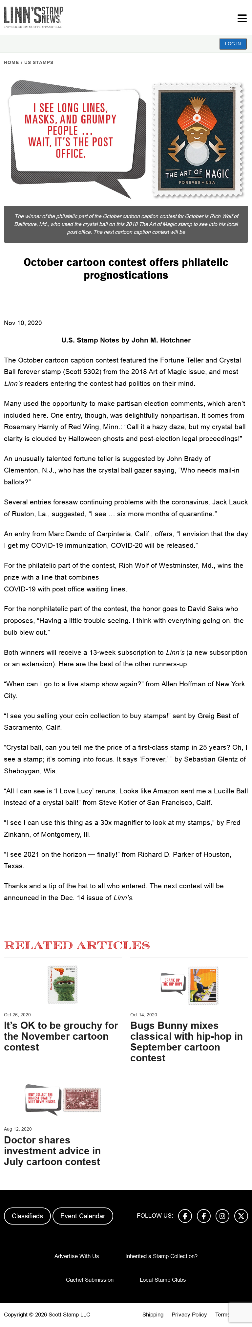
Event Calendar (82, 1216)
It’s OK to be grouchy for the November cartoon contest (61, 1036)
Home (11, 62)
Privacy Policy (189, 1315)
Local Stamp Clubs (163, 1280)
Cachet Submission (90, 1280)
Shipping (152, 1315)
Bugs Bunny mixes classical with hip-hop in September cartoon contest (186, 1041)
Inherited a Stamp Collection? (161, 1256)
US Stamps (38, 62)
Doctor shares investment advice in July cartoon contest (52, 1151)
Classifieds (27, 1216)
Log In (233, 43)
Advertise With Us (76, 1256)
